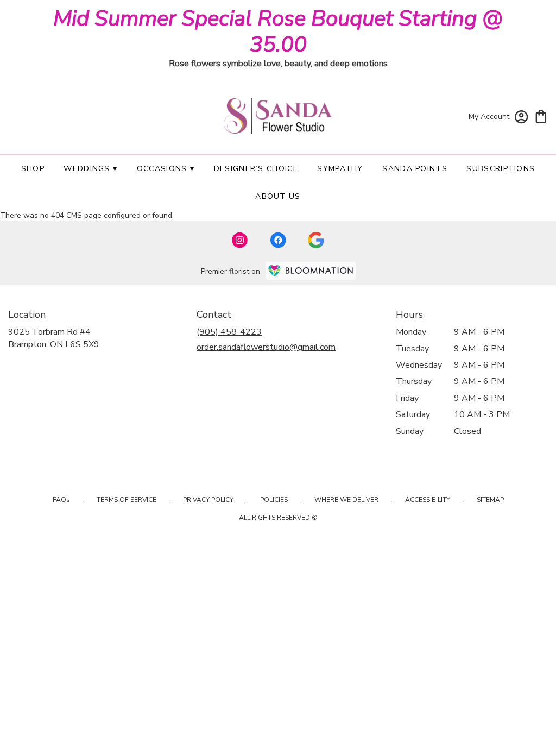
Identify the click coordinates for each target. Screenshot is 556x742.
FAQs (61, 499)
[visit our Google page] (316, 240)
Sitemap (490, 499)
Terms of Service (126, 499)
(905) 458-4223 (229, 332)
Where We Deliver (346, 499)
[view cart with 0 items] (541, 115)
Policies (274, 499)
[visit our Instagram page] (240, 240)
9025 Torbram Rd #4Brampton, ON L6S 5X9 (53, 338)
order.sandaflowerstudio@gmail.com (266, 347)
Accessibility (427, 499)
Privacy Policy (208, 499)
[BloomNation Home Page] (311, 271)
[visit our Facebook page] (278, 240)
